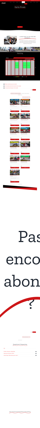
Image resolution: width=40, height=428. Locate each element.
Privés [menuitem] (4, 348)
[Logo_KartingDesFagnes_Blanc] (3, 2)
